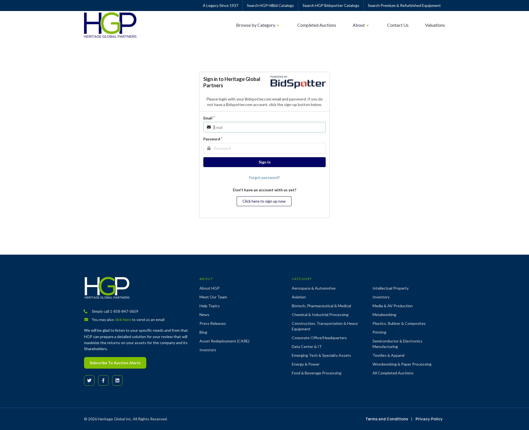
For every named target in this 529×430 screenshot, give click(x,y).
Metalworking (384, 314)
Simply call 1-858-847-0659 (114, 311)
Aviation (299, 297)
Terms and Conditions (386, 418)
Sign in (265, 162)
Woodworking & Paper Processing (402, 364)
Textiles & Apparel (388, 355)
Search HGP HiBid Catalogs (270, 5)
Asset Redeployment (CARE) (224, 341)
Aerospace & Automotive (314, 288)
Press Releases (212, 323)
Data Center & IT (307, 346)
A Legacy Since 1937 (220, 5)
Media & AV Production (393, 305)
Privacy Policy (429, 418)
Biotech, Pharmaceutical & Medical (321, 305)
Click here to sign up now (264, 201)
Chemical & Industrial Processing (320, 314)
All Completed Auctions (393, 373)
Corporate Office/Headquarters (319, 337)
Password (211, 139)
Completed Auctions (316, 25)
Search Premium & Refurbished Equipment (404, 5)
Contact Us (398, 25)
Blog (203, 332)
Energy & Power (306, 364)
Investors (207, 349)
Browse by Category (256, 25)
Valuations (435, 25)
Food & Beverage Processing (316, 373)
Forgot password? (264, 177)
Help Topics (209, 305)
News (204, 314)
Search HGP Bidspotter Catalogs (331, 5)
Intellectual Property (391, 288)
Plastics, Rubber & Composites (399, 323)
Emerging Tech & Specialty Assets (321, 355)
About (359, 25)
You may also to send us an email (127, 319)
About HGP (209, 288)
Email (207, 118)
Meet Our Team (213, 297)
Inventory (381, 297)
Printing (379, 332)
